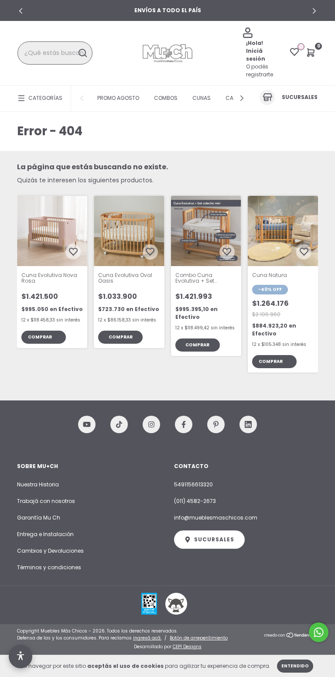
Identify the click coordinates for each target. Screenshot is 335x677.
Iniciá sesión (255, 54)
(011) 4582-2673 (195, 501)
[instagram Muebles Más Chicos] (151, 424)
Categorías (45, 98)
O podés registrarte (259, 70)
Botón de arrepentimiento (199, 638)
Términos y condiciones (49, 567)
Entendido (295, 666)
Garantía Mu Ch (38, 517)
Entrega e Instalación (45, 534)
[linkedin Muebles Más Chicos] (248, 424)
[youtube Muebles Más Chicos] (87, 424)
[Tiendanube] (290, 635)
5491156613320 (193, 484)
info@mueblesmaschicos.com (215, 517)
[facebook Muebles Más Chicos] (183, 424)
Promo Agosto (118, 98)
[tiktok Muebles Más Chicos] (119, 424)
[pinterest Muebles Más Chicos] (216, 424)
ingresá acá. (147, 638)
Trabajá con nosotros (46, 501)
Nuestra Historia (38, 484)
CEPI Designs (187, 646)
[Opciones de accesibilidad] (20, 656)
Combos (166, 98)
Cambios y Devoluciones (50, 550)
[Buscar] (82, 53)
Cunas (201, 98)
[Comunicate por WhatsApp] (318, 632)
